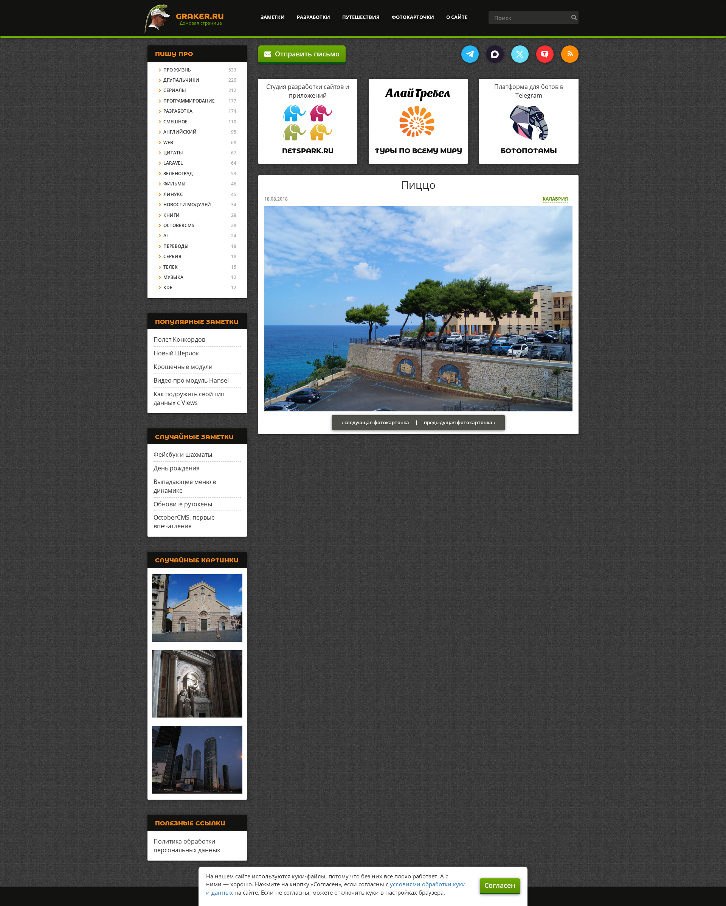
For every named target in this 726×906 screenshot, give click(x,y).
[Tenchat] (545, 54)
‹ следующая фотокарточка (375, 422)
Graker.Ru (200, 16)
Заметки (273, 17)
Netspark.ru (308, 151)
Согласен (499, 885)
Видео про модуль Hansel (191, 380)
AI (165, 235)
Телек (170, 267)
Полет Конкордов (179, 339)
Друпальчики (181, 80)
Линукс (173, 194)
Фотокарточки (413, 17)
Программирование (189, 101)
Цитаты (173, 152)
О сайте (456, 17)
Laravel (173, 163)
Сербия (172, 256)
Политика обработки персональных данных (187, 845)
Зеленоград (178, 173)
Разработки (313, 17)
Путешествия (361, 17)
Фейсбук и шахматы (183, 454)
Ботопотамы (529, 151)
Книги (171, 215)
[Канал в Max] (495, 54)
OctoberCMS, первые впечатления (184, 521)
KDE (167, 287)
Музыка (173, 277)
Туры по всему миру (418, 151)
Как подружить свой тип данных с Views (189, 398)
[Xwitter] (520, 54)
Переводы (176, 246)
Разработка (177, 111)
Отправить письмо (305, 53)
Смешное (175, 121)
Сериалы (174, 90)
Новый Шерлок (176, 353)
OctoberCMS (178, 225)
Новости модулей (187, 204)
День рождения (177, 468)
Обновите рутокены (183, 504)
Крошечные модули (183, 367)
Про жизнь (177, 70)
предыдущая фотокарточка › (459, 422)
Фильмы (174, 184)
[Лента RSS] (570, 54)
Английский (180, 132)
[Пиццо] (418, 308)
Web (168, 142)
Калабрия (555, 199)
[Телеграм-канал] (470, 54)
